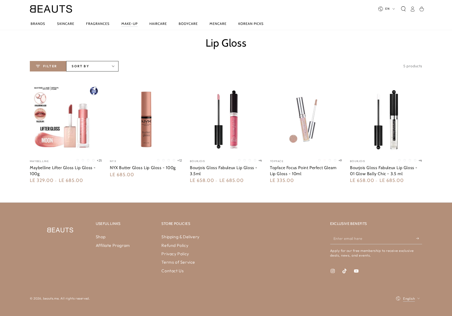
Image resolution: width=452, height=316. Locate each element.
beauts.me (51, 298)
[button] (403, 9)
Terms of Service (178, 262)
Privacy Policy (175, 253)
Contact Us (172, 270)
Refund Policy (174, 245)
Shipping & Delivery (180, 236)
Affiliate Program (113, 245)
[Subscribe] (419, 238)
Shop (101, 236)
